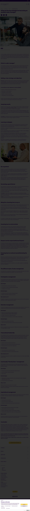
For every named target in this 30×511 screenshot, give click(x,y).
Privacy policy (8, 508)
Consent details (3, 508)
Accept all (24, 504)
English (2, 500)
